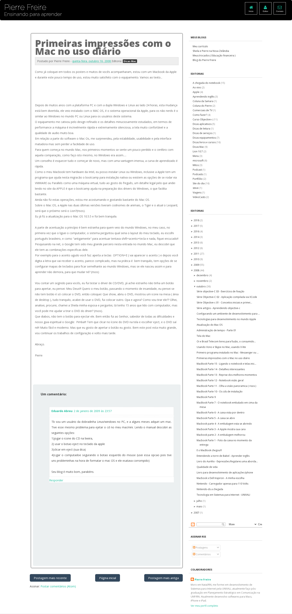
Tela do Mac (203, 336)
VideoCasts (199, 197)
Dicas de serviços (203, 133)
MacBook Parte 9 (206, 397)
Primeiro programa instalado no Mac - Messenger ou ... (228, 352)
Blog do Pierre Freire (204, 60)
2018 (197, 220)
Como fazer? (200, 115)
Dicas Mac (130, 61)
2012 (197, 248)
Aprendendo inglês (204, 96)
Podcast (197, 169)
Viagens (197, 192)
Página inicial (107, 578)
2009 (197, 264)
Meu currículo (200, 46)
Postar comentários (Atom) (58, 586)
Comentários (203, 554)
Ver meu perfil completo (204, 605)
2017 (197, 226)
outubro (201, 286)
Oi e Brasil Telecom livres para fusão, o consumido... (226, 341)
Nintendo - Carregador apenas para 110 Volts (222, 483)
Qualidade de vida (207, 467)
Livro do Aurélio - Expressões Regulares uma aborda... (227, 461)
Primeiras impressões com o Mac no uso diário (223, 358)
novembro (202, 281)
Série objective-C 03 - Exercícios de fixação (220, 291)
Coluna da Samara (203, 101)
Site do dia (199, 183)
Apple (196, 92)
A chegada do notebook (207, 83)
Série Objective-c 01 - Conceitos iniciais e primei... (224, 302)
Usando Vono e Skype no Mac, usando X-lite (221, 347)
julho (199, 501)
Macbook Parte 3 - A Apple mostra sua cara (221, 429)
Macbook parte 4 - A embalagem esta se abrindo (224, 423)
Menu (196, 156)
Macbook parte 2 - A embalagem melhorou (221, 434)
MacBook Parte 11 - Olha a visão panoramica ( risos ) (226, 386)
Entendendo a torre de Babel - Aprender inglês (223, 456)
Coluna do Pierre (202, 105)
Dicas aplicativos (202, 124)
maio (199, 506)
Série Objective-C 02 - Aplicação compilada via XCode (227, 297)
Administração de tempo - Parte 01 (216, 330)
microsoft (198, 160)
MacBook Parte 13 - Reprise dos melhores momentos (227, 375)
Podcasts (198, 174)
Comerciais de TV (203, 110)
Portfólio (198, 179)
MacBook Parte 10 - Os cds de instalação (220, 391)
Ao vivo (197, 87)
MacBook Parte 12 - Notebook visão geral (220, 380)
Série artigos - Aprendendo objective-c (218, 308)
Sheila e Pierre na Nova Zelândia (211, 51)
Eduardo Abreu (62, 411)
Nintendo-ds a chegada (210, 489)
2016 (197, 231)
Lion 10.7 (198, 151)
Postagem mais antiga (163, 578)
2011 (197, 253)
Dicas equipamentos (205, 137)
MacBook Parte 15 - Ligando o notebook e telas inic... (226, 363)
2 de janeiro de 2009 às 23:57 (93, 411)
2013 (197, 242)
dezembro (202, 275)
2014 (197, 237)
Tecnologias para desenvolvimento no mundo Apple (226, 319)
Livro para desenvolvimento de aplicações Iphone (225, 472)
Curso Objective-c (203, 119)
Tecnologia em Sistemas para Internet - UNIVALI (223, 494)
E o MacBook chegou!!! (209, 450)
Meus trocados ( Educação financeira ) (214, 55)
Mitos (196, 165)
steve (196, 188)
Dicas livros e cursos (204, 142)
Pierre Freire (203, 579)
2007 (197, 512)
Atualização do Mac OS (209, 324)
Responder (56, 480)
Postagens (201, 547)
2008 (197, 270)
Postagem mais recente (50, 578)
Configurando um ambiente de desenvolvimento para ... (228, 313)
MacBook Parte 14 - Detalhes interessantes (221, 369)
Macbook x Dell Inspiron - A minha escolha (220, 478)
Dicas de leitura (202, 128)
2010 (197, 259)
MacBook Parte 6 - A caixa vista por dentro (221, 412)
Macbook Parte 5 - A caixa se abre (216, 418)
